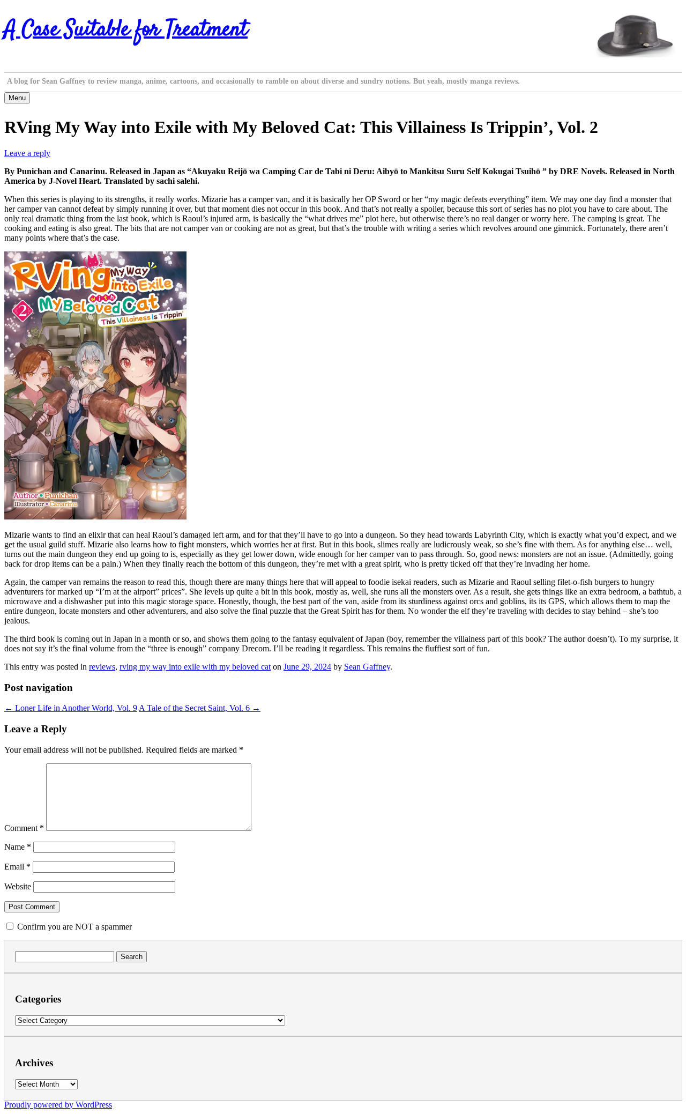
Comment (24, 828)
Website (17, 886)
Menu (17, 98)
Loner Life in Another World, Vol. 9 (70, 707)
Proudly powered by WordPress (58, 1104)
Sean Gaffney (367, 666)
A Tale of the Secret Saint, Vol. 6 (199, 707)
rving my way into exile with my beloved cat (195, 666)
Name (17, 846)
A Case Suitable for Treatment (126, 30)
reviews (102, 666)
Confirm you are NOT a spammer (73, 926)
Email (17, 866)
